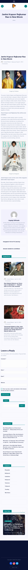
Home (14, 20)
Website (3, 382)
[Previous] (22, 511)
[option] (14, 525)
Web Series (7, 492)
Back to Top (14, 567)
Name (2, 370)
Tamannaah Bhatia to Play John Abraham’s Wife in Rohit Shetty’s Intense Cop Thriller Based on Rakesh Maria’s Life (13, 436)
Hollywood (7, 479)
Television (7, 483)
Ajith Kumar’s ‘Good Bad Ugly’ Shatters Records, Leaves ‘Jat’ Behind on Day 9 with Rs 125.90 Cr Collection (13, 447)
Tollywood (7, 486)
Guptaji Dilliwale (7, 61)
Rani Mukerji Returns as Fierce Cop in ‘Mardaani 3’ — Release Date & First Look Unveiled (13, 429)
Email (2, 376)
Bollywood (14, 61)
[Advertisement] (14, 41)
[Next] (24, 511)
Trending (7, 489)
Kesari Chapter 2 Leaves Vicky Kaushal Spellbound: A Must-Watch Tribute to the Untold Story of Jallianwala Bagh (12, 453)
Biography (7, 470)
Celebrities (7, 476)
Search (6, 400)
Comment (3, 358)
